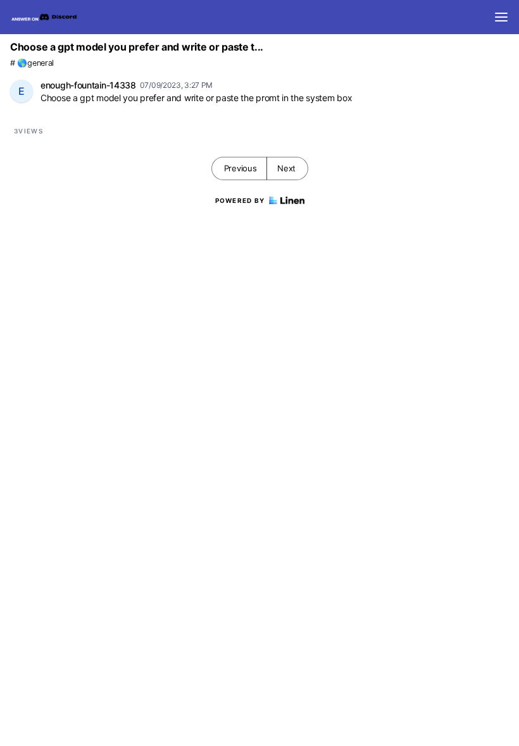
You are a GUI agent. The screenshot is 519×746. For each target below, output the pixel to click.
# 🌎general (32, 63)
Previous (240, 168)
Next (286, 168)
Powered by (240, 200)
